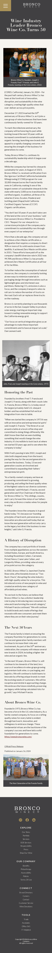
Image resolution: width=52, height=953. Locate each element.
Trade (26, 919)
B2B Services (26, 842)
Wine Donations (26, 906)
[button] (5, 5)
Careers (26, 896)
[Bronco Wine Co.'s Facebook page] (27, 820)
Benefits (26, 866)
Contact (26, 899)
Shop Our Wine (26, 853)
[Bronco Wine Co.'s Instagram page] (20, 820)
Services (26, 839)
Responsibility (26, 846)
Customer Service (26, 903)
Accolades (26, 923)
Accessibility (26, 873)
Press (26, 849)
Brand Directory (26, 892)
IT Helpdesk (26, 930)
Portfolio (26, 835)
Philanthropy (26, 869)
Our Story (26, 832)
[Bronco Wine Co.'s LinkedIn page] (33, 820)
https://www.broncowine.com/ (18, 736)
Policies (26, 876)
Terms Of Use (26, 880)
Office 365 (26, 926)
